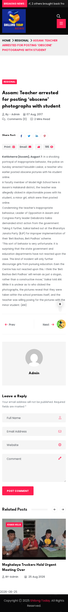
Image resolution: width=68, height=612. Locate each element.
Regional (22, 40)
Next (46, 325)
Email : (24, 147)
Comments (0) (17, 119)
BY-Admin (11, 577)
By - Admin (12, 114)
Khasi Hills (14, 524)
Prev (12, 325)
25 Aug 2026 (36, 577)
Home (6, 40)
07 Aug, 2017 (34, 114)
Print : (8, 147)
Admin (34, 373)
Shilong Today (40, 600)
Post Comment (18, 491)
